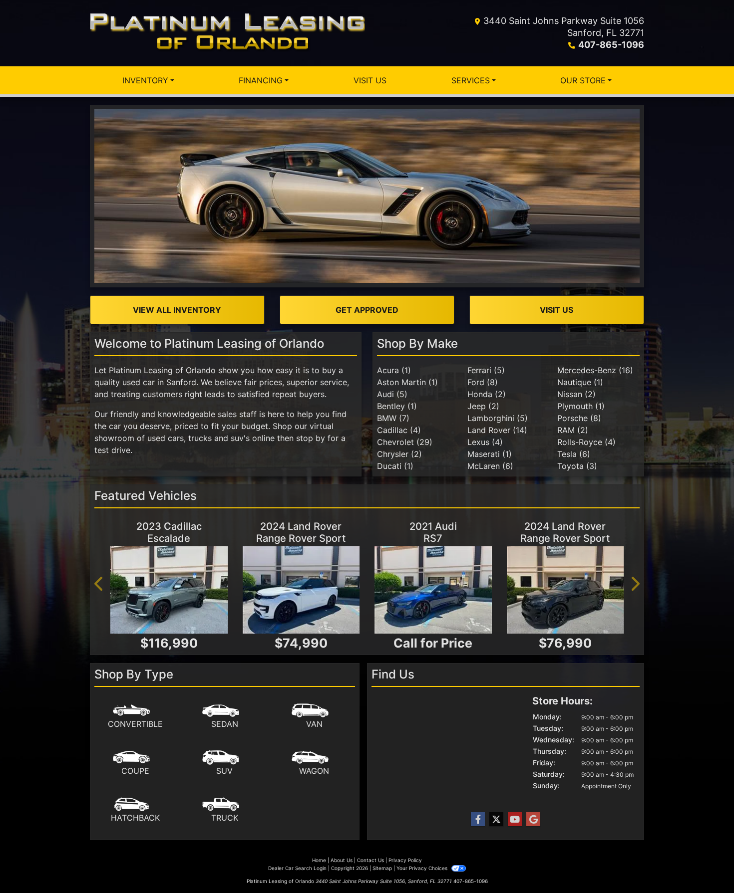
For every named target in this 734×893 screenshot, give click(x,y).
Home (319, 860)
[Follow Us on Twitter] (496, 819)
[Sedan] (224, 716)
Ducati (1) (395, 466)
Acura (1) (394, 370)
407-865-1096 (611, 44)
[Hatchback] (135, 810)
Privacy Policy (405, 860)
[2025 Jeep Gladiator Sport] (169, 590)
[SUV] (224, 763)
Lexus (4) (485, 442)
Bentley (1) (397, 406)
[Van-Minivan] (314, 716)
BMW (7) (393, 418)
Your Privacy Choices (422, 868)
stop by (310, 438)
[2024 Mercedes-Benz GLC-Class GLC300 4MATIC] (301, 590)
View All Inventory (177, 310)
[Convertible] (135, 716)
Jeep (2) (483, 406)
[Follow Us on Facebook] (478, 819)
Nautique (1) (580, 382)
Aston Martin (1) (407, 382)
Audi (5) (392, 394)
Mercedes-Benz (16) (595, 370)
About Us (342, 860)
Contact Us (370, 860)
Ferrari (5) (486, 370)
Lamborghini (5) (497, 418)
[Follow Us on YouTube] (515, 819)
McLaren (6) (490, 466)
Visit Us (556, 310)
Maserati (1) (489, 454)
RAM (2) (572, 430)
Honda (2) (486, 394)
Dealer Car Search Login (297, 868)
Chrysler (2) (399, 454)
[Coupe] (135, 763)
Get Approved (367, 310)
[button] (99, 583)
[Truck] (224, 810)
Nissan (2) (576, 394)
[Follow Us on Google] (533, 819)
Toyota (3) (577, 466)
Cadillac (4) (399, 430)
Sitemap (382, 868)
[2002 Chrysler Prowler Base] (565, 590)
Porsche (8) (579, 418)
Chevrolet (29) (404, 442)
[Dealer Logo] (227, 33)
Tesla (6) (573, 454)
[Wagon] (314, 763)
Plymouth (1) (581, 406)
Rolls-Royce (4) (586, 442)
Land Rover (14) (497, 430)
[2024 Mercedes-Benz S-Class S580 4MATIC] (433, 590)
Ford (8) (482, 382)
